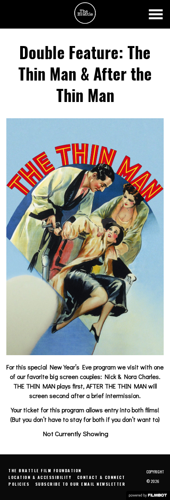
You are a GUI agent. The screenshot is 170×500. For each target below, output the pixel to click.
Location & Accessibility (39, 477)
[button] (156, 14)
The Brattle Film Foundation (44, 470)
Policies (18, 484)
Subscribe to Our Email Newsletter (80, 484)
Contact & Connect (101, 477)
